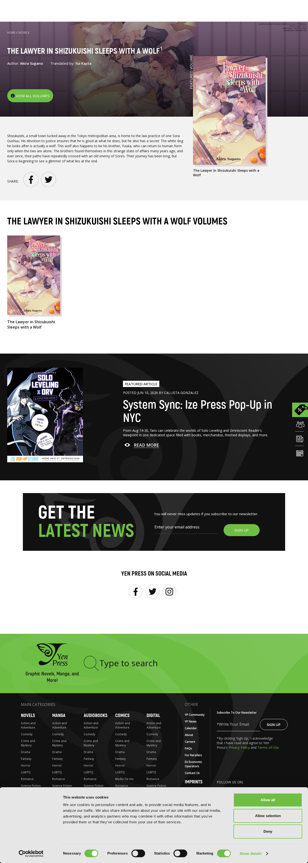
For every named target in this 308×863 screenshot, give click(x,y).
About (189, 735)
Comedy (26, 734)
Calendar (191, 728)
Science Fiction (31, 786)
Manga (58, 715)
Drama (25, 752)
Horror (26, 765)
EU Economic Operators (193, 764)
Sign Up (274, 724)
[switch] (138, 853)
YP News (191, 721)
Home (11, 33)
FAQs (188, 748)
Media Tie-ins (124, 779)
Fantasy (26, 759)
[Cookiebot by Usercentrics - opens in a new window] (31, 853)
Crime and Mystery (28, 743)
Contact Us (192, 773)
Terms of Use (268, 747)
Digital (153, 715)
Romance (27, 779)
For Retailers (193, 755)
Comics (122, 715)
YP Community (195, 715)
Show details (251, 853)
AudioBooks (95, 715)
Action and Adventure (28, 725)
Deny (267, 831)
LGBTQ (26, 772)
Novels (24, 33)
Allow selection (268, 816)
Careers (190, 742)
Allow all (268, 800)
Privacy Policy (240, 747)
